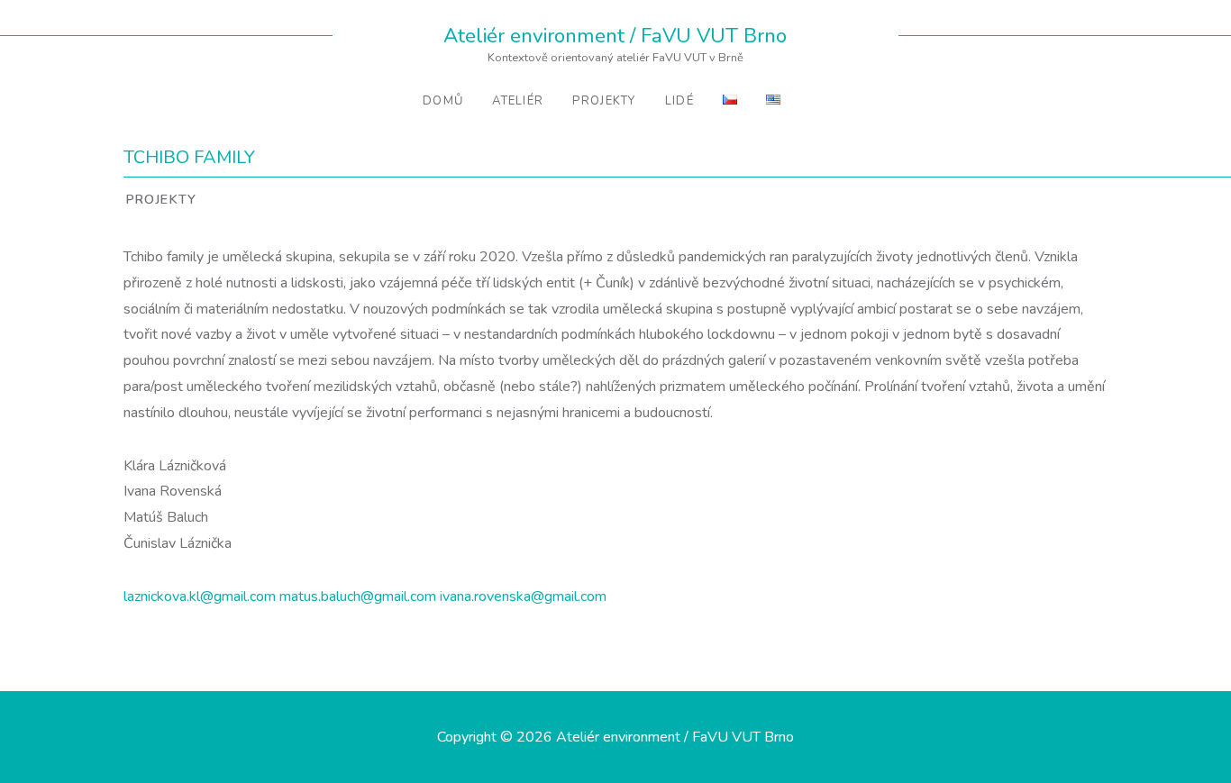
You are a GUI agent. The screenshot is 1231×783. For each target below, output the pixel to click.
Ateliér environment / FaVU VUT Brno (615, 36)
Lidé (679, 101)
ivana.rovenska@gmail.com (523, 596)
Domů (443, 101)
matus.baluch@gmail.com (357, 596)
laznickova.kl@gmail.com (199, 596)
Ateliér (517, 101)
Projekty (603, 101)
